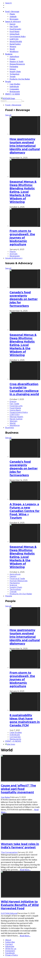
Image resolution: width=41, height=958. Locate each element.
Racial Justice (15, 44)
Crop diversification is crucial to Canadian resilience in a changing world (24, 389)
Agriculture (14, 56)
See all (8, 115)
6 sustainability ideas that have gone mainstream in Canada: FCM (25, 720)
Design (12, 59)
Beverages (14, 19)
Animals (13, 16)
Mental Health (16, 41)
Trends (12, 76)
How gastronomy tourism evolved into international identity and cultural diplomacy (25, 145)
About (8, 940)
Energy (13, 24)
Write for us (10, 948)
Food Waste (14, 31)
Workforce (14, 51)
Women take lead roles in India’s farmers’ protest (20, 845)
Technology (14, 74)
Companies (14, 89)
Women (13, 46)
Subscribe (10, 942)
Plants (12, 14)
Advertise (9, 946)
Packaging (14, 66)
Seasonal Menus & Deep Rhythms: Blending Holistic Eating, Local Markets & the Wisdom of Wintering (23, 191)
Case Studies (15, 84)
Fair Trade (14, 26)
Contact (9, 944)
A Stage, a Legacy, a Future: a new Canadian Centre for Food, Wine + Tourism (24, 510)
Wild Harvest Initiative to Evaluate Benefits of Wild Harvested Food (20, 905)
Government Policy (18, 36)
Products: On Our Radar (20, 79)
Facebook (10, 953)
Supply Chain (15, 71)
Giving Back (14, 34)
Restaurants (15, 91)
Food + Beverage (12, 11)
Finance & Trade (16, 61)
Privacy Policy (11, 955)
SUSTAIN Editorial (9, 913)
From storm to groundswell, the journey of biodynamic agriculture (22, 237)
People (8, 81)
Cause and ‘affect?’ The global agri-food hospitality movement (18, 789)
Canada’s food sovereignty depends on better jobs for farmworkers (24, 299)
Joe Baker (5, 797)
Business (8, 54)
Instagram (10, 951)
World (12, 49)
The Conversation (9, 852)
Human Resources (17, 64)
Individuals (14, 86)
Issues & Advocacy (13, 21)
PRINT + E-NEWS (12, 94)
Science (13, 69)
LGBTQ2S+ (14, 39)
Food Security (15, 29)
